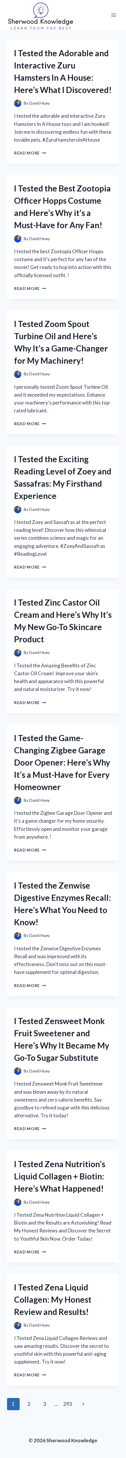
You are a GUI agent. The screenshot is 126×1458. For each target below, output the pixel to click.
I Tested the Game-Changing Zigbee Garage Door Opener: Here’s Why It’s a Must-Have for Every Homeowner (62, 762)
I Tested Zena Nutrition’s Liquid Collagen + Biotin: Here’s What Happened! (59, 1176)
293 (67, 1404)
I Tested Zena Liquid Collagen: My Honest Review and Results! (52, 1299)
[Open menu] (113, 15)
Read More (30, 153)
